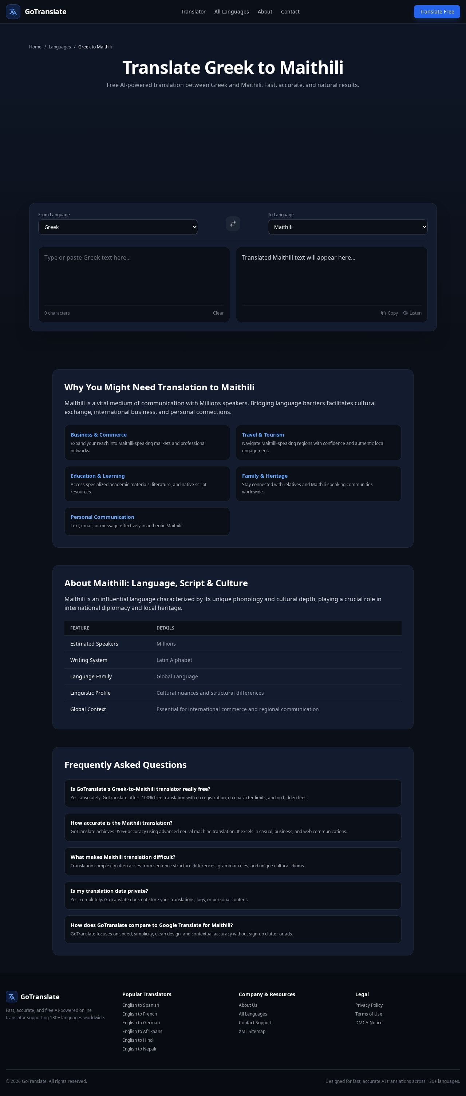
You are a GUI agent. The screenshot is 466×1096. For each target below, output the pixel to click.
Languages (60, 47)
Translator (193, 11)
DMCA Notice (369, 1023)
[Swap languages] (233, 223)
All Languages (231, 11)
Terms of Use (368, 1014)
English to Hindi (138, 1040)
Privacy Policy (369, 1005)
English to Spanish (140, 1005)
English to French (139, 1014)
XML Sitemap (252, 1031)
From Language (54, 215)
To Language (281, 215)
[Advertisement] (233, 140)
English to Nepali (139, 1049)
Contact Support (255, 1023)
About (265, 11)
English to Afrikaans (142, 1031)
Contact (290, 11)
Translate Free (437, 11)
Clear (218, 313)
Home (35, 47)
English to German (141, 1023)
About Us (248, 1005)
